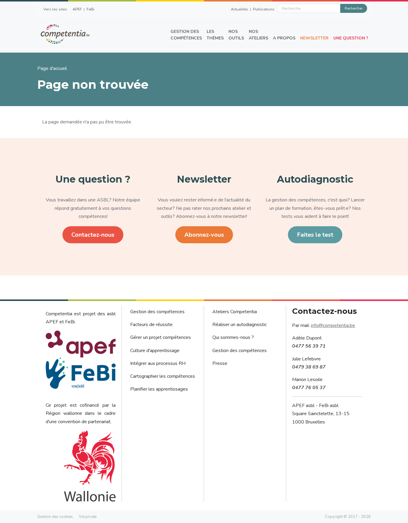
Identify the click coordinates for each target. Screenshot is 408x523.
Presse (219, 363)
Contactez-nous (92, 235)
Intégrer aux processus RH (157, 363)
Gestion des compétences (157, 311)
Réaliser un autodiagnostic (239, 324)
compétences (186, 35)
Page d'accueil (52, 68)
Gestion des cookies (55, 516)
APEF (77, 9)
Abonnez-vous (204, 235)
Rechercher (354, 8)
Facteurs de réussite (151, 324)
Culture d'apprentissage (155, 350)
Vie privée (87, 516)
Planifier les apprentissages (159, 389)
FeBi (90, 9)
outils (236, 35)
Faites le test (315, 235)
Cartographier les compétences (162, 376)
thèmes (215, 35)
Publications (263, 9)
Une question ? (350, 38)
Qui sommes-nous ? (233, 337)
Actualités (239, 9)
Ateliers (258, 35)
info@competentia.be (333, 325)
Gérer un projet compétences (160, 337)
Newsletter (314, 38)
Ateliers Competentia (234, 311)
